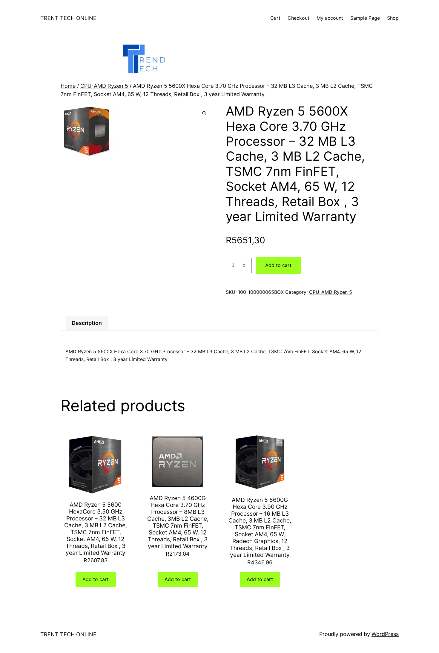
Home (68, 86)
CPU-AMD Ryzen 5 (104, 86)
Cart (275, 18)
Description (87, 323)
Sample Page (365, 18)
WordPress (385, 634)
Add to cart (278, 265)
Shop (393, 18)
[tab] (87, 323)
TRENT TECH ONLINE (68, 18)
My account (330, 18)
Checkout (298, 18)
